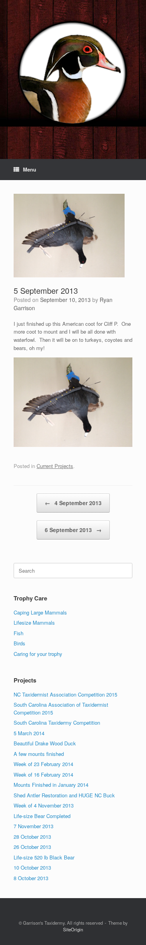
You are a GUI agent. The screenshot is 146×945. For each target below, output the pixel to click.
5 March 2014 (29, 733)
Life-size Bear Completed (42, 816)
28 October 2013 (32, 836)
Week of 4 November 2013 (44, 805)
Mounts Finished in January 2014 (51, 784)
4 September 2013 (73, 503)
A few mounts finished (39, 753)
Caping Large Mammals (40, 612)
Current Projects (55, 466)
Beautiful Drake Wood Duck (45, 743)
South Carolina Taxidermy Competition (57, 722)
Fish (18, 633)
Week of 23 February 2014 (43, 764)
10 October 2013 (32, 867)
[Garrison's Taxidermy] (73, 74)
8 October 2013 (31, 878)
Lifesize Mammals (34, 622)
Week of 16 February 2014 (43, 774)
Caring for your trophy (38, 653)
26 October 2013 (32, 846)
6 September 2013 (73, 530)
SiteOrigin (73, 929)
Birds (19, 643)
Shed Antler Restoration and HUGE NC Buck (64, 795)
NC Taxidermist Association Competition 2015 (65, 694)
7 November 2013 (33, 826)
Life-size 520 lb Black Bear (44, 857)
